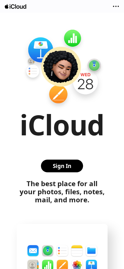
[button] (116, 6)
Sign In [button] (62, 166)
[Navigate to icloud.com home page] (16, 6)
